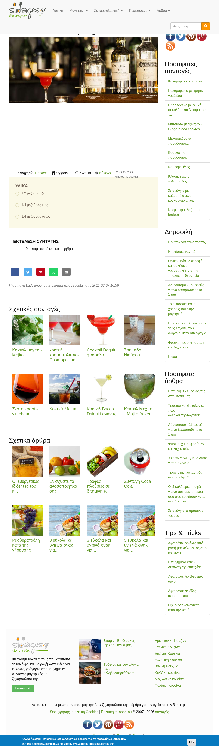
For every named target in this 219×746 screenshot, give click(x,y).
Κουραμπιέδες (179, 167)
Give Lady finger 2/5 (121, 172)
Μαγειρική (78, 10)
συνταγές (162, 712)
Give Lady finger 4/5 (128, 172)
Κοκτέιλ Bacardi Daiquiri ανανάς (101, 411)
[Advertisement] (83, 136)
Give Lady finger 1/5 (117, 172)
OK (191, 742)
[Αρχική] (29, 10)
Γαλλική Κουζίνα (167, 647)
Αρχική (58, 10)
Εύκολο (105, 173)
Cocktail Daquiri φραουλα (101, 352)
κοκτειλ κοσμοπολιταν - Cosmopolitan (64, 355)
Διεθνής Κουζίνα (167, 653)
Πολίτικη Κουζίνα (168, 685)
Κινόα (172, 357)
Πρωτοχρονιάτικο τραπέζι (187, 242)
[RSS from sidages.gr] (170, 46)
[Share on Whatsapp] (53, 272)
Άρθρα (162, 10)
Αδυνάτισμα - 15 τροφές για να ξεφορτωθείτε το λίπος (186, 290)
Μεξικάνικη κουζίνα (169, 679)
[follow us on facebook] (170, 36)
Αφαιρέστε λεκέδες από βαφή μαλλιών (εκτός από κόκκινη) (187, 548)
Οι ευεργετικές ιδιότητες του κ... (25, 486)
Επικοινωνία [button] (23, 688)
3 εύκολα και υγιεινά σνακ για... (61, 545)
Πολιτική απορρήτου (116, 712)
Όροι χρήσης (60, 712)
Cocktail (41, 173)
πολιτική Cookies (85, 712)
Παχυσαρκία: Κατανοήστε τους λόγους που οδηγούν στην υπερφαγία (187, 328)
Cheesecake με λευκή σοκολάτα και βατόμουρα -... (187, 110)
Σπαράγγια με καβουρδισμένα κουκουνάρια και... (181, 195)
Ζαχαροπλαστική (107, 10)
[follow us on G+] (202, 36)
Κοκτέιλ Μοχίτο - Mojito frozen (138, 411)
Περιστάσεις (138, 10)
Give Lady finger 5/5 (131, 172)
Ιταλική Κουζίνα (166, 666)
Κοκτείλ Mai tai (63, 409)
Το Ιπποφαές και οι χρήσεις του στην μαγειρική (182, 309)
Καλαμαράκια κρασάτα (185, 81)
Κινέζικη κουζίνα (167, 672)
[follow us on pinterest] (191, 36)
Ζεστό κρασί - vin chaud (25, 411)
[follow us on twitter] (181, 36)
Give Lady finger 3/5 (124, 172)
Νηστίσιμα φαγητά (181, 251)
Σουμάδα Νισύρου (132, 352)
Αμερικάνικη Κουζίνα (170, 641)
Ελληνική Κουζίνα (168, 660)
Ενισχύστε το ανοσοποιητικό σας (63, 486)
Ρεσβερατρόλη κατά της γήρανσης (26, 545)
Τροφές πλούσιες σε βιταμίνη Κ (98, 486)
